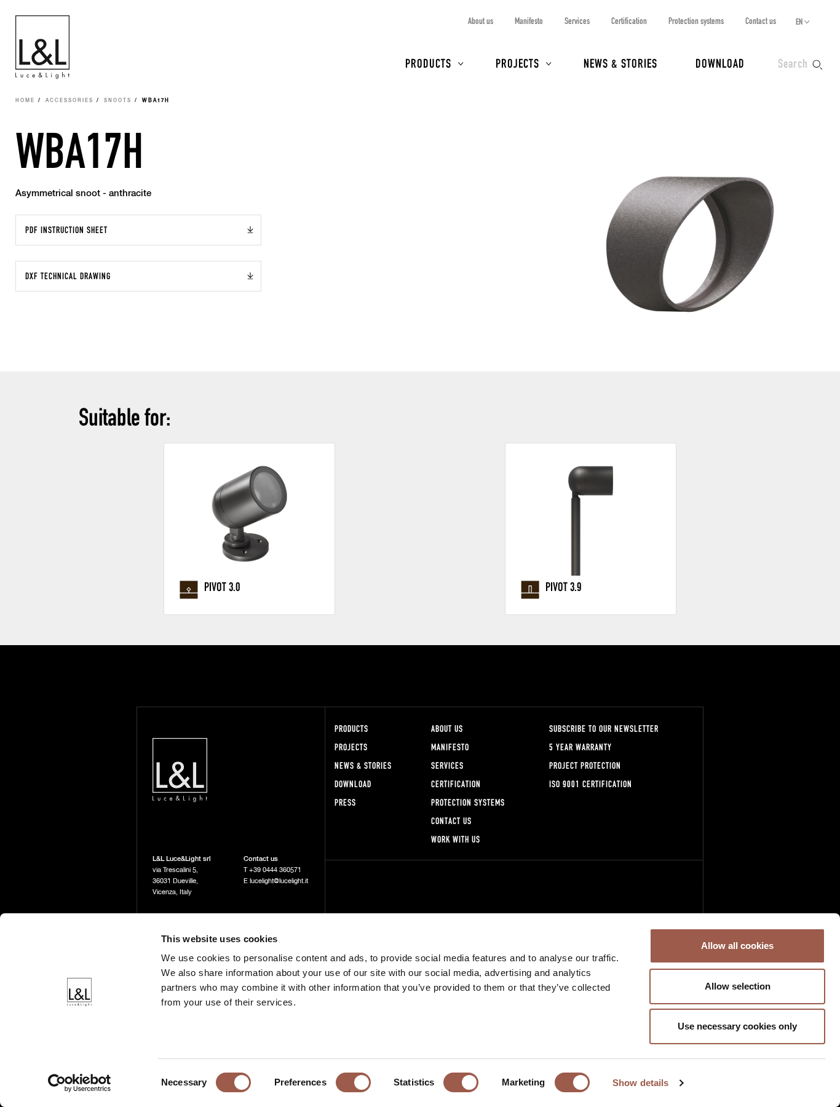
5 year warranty (580, 747)
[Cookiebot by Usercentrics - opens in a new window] (79, 1083)
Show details (640, 1082)
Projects (517, 63)
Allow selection (738, 986)
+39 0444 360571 (275, 870)
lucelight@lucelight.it (279, 881)
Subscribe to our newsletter (604, 728)
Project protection (585, 765)
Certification (629, 20)
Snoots (118, 100)
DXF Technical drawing (68, 275)
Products (428, 63)
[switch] (353, 1082)
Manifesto (529, 20)
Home (25, 100)
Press (345, 802)
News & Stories (620, 63)
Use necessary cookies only (737, 1026)
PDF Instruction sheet (66, 229)
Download (720, 63)
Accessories (69, 100)
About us (480, 20)
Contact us (760, 20)
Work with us (455, 839)
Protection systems (696, 20)
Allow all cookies (737, 945)
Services (577, 20)
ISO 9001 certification (590, 783)
